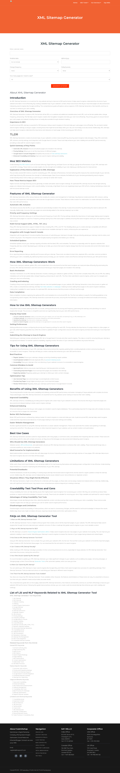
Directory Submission (42, 747)
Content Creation (41, 734)
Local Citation (40, 745)
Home (75, 3)
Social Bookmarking (42, 750)
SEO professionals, (26, 445)
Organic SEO (39, 732)
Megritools (48, 770)
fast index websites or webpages (50, 287)
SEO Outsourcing (41, 753)
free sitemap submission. (59, 153)
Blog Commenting (41, 742)
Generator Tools (40, 561)
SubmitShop (26, 770)
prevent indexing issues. (53, 360)
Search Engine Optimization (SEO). (38, 532)
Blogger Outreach (41, 737)
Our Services (95, 3)
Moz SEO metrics (25, 164)
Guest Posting (40, 740)
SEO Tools (83, 3)
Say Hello (107, 3)
